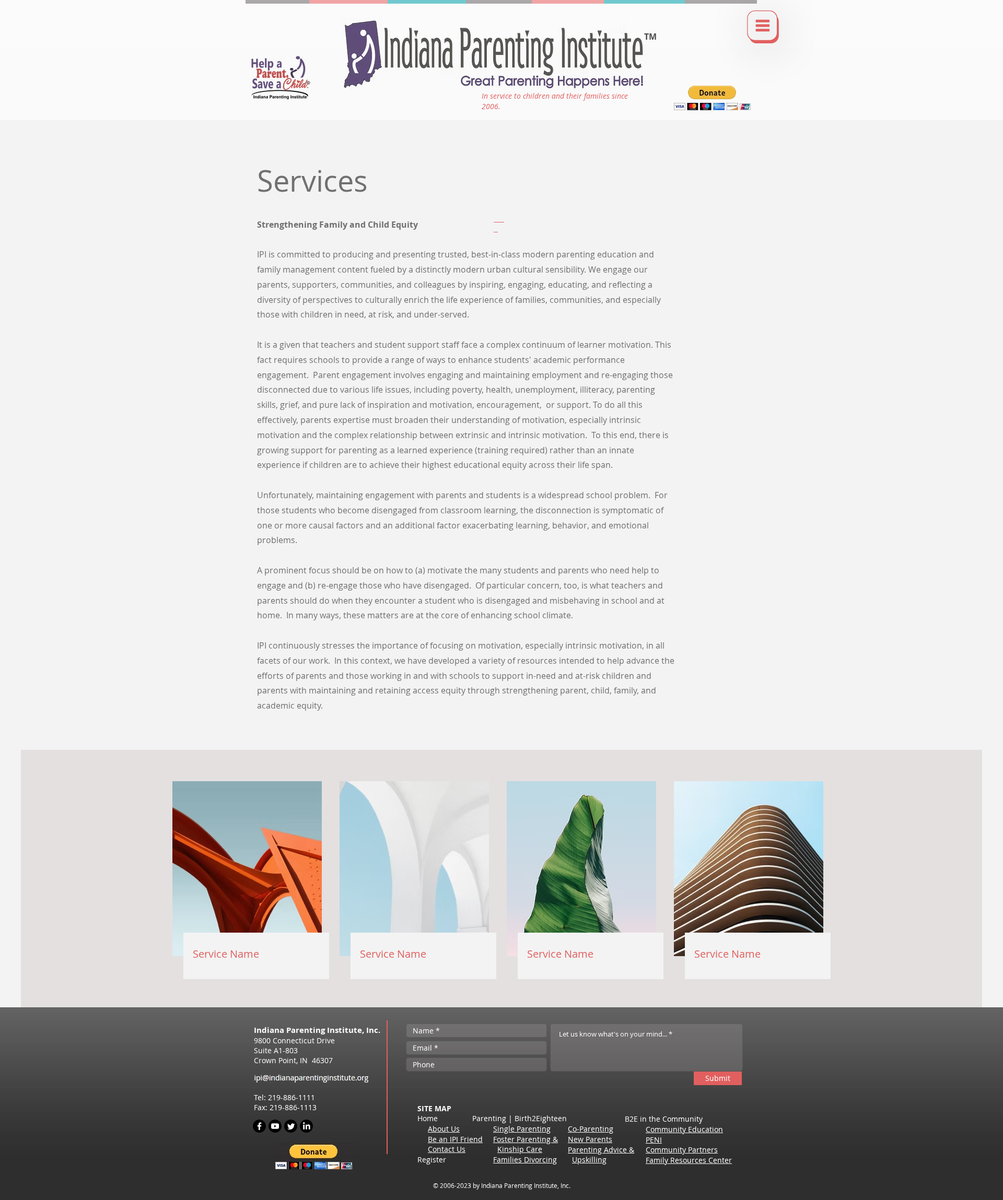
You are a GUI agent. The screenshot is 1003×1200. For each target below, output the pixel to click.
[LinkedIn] (306, 1126)
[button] (763, 26)
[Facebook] (259, 1126)
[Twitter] (290, 1126)
